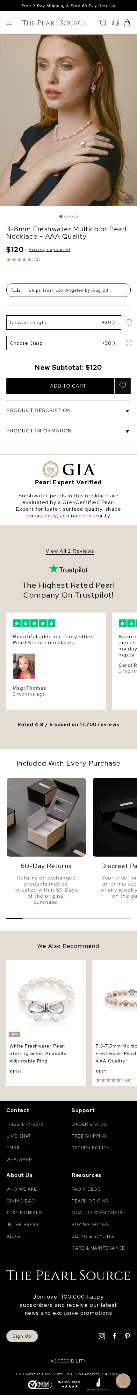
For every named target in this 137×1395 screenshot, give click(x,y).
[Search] (103, 22)
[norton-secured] (40, 1384)
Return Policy (91, 1148)
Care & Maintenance (98, 1248)
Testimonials (24, 1213)
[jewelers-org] (98, 1384)
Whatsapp (19, 1159)
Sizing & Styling (93, 1236)
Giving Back (22, 1201)
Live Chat (18, 1136)
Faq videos (86, 1189)
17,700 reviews (99, 725)
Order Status (89, 1124)
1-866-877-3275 (25, 1124)
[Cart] (127, 22)
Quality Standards (97, 1213)
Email (13, 1148)
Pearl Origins (90, 1201)
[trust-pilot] (69, 1385)
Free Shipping (90, 1136)
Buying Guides (90, 1224)
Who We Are (21, 1189)
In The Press (22, 1224)
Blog (13, 1236)
